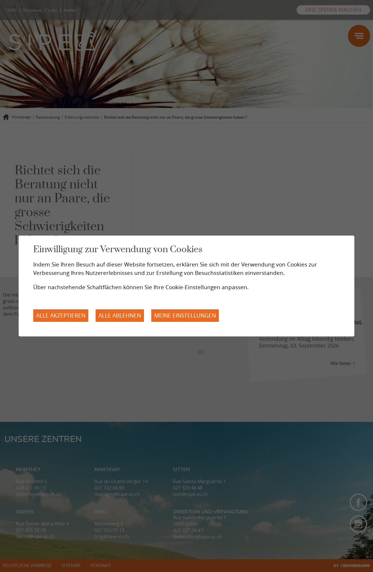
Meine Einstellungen (185, 315)
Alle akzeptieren (60, 315)
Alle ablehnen (119, 315)
